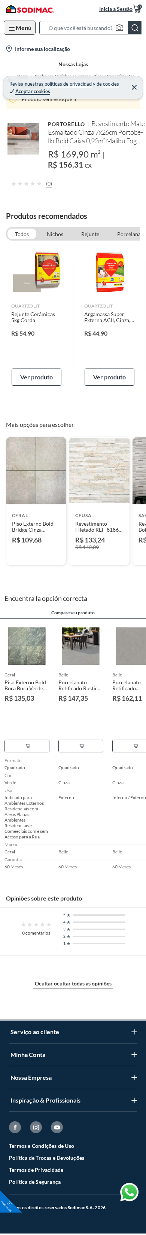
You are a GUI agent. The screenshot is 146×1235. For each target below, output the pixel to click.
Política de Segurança (35, 1182)
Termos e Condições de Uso (41, 1146)
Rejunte (90, 234)
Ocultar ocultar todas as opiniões (73, 983)
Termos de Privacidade (36, 1170)
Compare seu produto (73, 612)
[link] (36, 316)
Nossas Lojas (73, 64)
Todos (22, 234)
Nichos (55, 234)
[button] (92, 27)
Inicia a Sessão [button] (116, 9)
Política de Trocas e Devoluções (46, 1158)
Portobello (66, 124)
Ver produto (36, 376)
